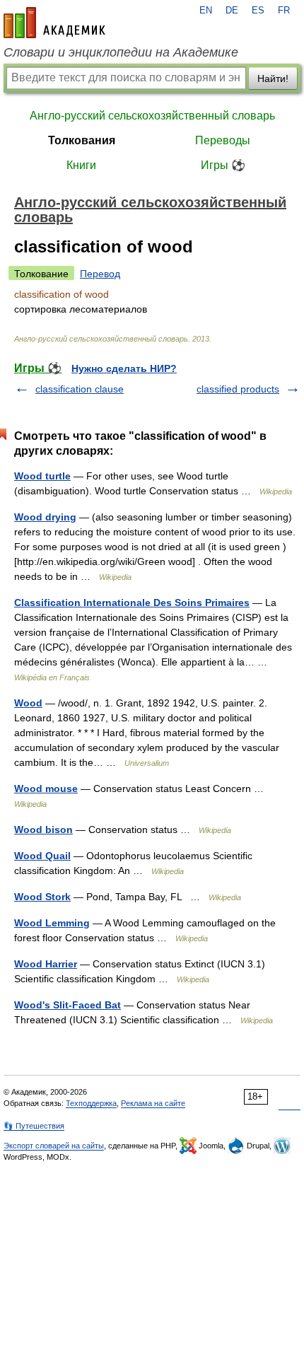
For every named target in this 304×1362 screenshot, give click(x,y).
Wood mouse (46, 788)
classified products (238, 389)
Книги (81, 165)
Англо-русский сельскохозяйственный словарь (152, 116)
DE (232, 11)
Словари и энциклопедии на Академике (121, 52)
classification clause (79, 389)
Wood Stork (42, 896)
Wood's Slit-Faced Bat (67, 1005)
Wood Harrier (45, 964)
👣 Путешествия (34, 1126)
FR (284, 11)
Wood (28, 703)
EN (205, 11)
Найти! (272, 78)
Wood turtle (42, 476)
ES (258, 11)
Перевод (100, 273)
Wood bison (43, 829)
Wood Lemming (52, 923)
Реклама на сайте (153, 1103)
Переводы (222, 140)
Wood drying (45, 517)
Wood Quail (42, 855)
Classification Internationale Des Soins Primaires (132, 602)
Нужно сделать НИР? (124, 368)
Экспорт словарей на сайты (54, 1145)
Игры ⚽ (223, 165)
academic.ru (54, 22)
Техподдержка (91, 1103)
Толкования (81, 140)
